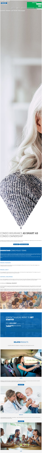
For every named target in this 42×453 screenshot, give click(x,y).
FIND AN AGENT (21, 10)
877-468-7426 (5, 1)
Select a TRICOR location (9, 326)
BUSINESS (3, 10)
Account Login (38, 1)
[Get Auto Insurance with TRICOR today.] (21, 376)
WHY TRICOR (14, 10)
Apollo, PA (8, 328)
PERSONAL (8, 10)
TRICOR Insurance (4, 3)
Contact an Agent (24, 244)
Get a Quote (16, 244)
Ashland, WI (9, 329)
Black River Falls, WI (10, 332)
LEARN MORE (20, 384)
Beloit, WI (8, 331)
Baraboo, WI (9, 330)
